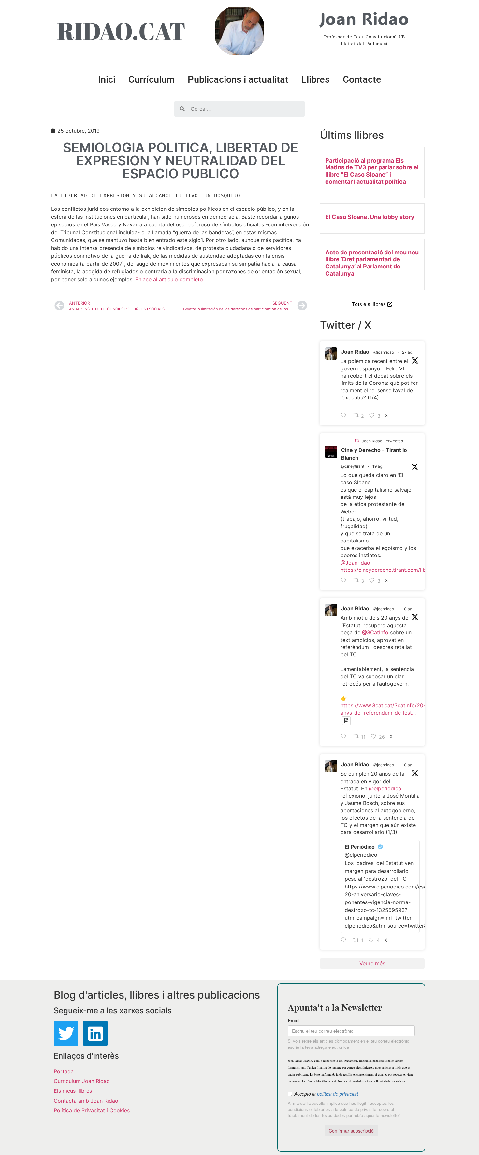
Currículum (151, 79)
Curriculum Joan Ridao (82, 1081)
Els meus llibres (73, 1091)
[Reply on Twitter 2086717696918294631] (345, 736)
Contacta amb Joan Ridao (86, 1100)
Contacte (362, 79)
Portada (64, 1071)
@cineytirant (352, 466)
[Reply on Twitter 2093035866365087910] (345, 415)
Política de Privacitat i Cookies (92, 1110)
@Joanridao (355, 562)
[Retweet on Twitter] (357, 440)
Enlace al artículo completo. (169, 279)
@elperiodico (385, 788)
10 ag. (407, 608)
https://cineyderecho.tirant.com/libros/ (388, 570)
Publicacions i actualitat (238, 79)
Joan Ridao (355, 351)
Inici (106, 79)
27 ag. (407, 352)
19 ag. (377, 466)
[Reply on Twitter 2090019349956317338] (345, 580)
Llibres (315, 79)
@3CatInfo (375, 632)
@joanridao (383, 352)
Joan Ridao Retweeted (382, 441)
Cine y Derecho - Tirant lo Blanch (374, 454)
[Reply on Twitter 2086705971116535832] (345, 940)
